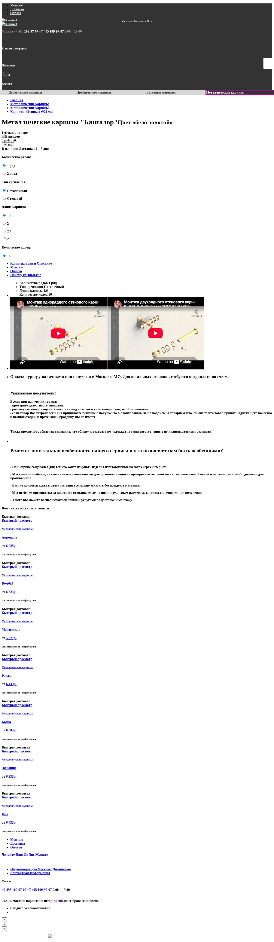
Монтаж (16, 5)
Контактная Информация (30, 873)
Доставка (17, 9)
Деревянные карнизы (25, 92)
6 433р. (11, 684)
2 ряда (12, 173)
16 (8, 256)
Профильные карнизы (93, 92)
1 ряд (11, 166)
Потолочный (17, 191)
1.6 (9, 216)
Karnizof (59, 901)
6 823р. (11, 592)
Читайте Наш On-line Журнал (25, 854)
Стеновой (14, 198)
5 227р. (11, 638)
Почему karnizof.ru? (25, 275)
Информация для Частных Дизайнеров (40, 869)
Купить (7, 144)
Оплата (15, 13)
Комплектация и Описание (31, 263)
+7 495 (26, 31)
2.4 (9, 231)
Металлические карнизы (225, 92)
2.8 (9, 239)
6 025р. (11, 546)
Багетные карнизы (161, 92)
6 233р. (11, 776)
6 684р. (11, 730)
